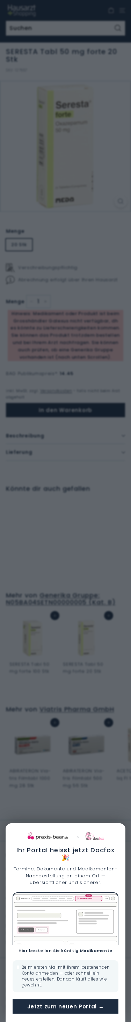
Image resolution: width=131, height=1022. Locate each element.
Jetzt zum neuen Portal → (65, 1006)
